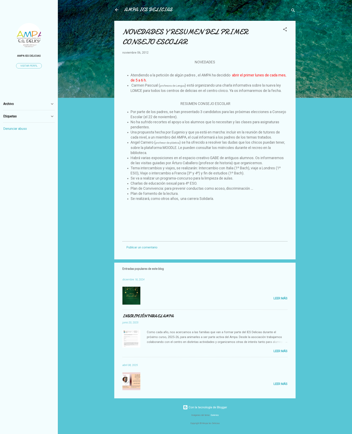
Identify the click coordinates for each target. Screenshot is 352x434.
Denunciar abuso (15, 129)
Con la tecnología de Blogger (207, 407)
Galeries (215, 415)
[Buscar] (293, 11)
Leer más (280, 298)
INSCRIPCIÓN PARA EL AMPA (147, 316)
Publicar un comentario (141, 247)
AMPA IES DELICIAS (148, 9)
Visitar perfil (28, 65)
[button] (285, 30)
